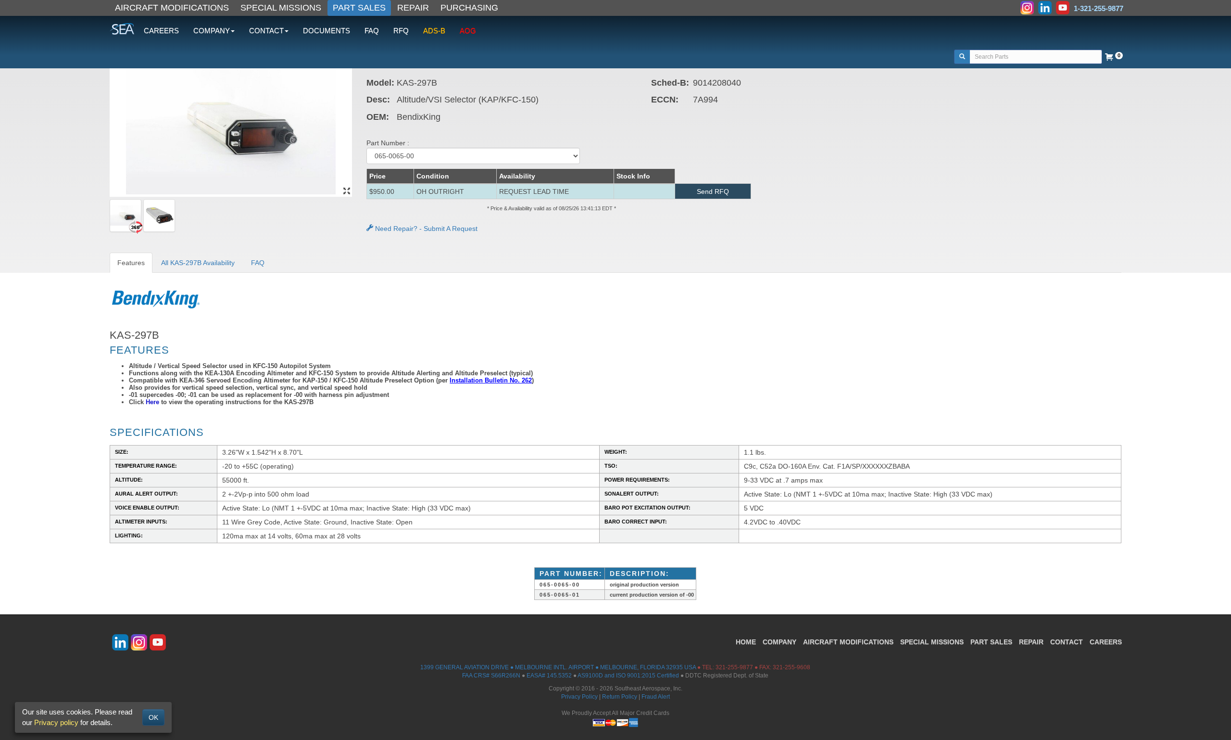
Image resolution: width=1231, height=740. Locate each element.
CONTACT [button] (266, 30)
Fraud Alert (655, 696)
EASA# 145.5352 (549, 675)
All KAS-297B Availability (198, 263)
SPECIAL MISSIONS (280, 8)
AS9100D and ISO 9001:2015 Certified (628, 675)
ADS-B (434, 30)
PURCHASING (469, 8)
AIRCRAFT (848, 642)
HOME (746, 642)
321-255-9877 (734, 667)
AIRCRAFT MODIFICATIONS (172, 8)
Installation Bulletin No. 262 (491, 380)
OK (153, 717)
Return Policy (619, 696)
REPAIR (413, 8)
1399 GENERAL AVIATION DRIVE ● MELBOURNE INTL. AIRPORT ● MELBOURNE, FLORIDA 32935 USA (558, 667)
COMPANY (779, 642)
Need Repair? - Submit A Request (425, 228)
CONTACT (1066, 642)
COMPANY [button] (211, 30)
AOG (468, 30)
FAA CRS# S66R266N (491, 675)
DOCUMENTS (326, 30)
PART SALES (359, 8)
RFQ (401, 30)
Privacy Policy (579, 696)
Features (131, 263)
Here (152, 402)
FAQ (371, 30)
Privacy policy (56, 722)
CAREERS (161, 30)
